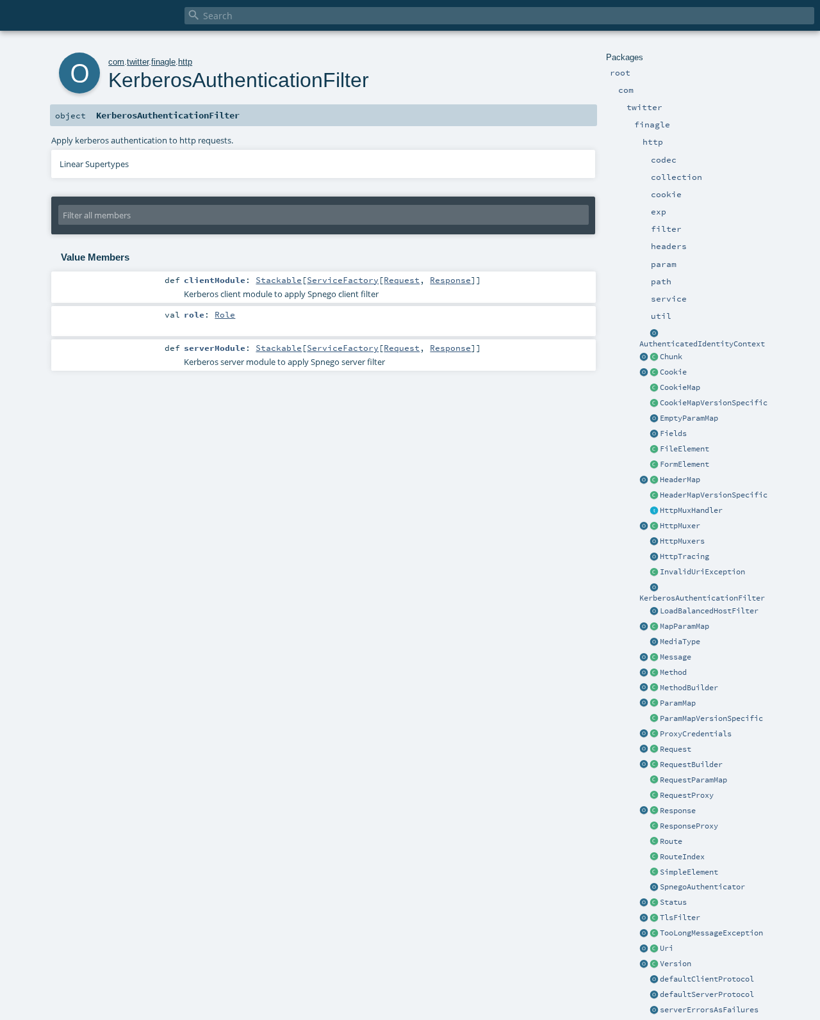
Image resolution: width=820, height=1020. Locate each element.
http (185, 62)
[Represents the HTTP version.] (654, 964)
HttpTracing (684, 556)
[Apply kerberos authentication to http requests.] (654, 588)
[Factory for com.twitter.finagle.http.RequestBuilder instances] (644, 765)
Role (225, 314)
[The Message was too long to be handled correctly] (654, 933)
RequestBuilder (691, 764)
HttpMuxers (682, 541)
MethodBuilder (689, 687)
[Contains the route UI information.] (654, 857)
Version (675, 963)
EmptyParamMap (689, 418)
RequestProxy (687, 795)
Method (673, 672)
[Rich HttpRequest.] (654, 750)
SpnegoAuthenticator (702, 886)
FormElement (684, 464)
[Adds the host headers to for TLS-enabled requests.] (654, 918)
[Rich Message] (654, 657)
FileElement (684, 448)
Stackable (279, 280)
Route (671, 841)
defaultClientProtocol (707, 979)
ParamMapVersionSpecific (711, 718)
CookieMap (680, 387)
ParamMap (678, 703)
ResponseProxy (689, 826)
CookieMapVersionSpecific (713, 402)
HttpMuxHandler (691, 510)
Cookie (673, 372)
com (116, 62)
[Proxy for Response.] (654, 827)
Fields (673, 433)
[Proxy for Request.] (654, 796)
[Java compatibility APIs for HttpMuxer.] (654, 542)
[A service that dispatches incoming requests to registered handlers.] (654, 526)
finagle (163, 62)
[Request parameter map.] (654, 704)
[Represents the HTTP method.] (654, 673)
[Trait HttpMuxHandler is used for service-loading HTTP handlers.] (654, 511)
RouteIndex (682, 856)
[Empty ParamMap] (654, 419)
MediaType (680, 641)
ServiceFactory (343, 280)
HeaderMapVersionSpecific (713, 494)
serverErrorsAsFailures (709, 1009)
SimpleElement (689, 872)
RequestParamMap (693, 779)
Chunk (671, 356)
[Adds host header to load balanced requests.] (654, 611)
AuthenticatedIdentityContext (702, 343)
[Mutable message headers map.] (654, 480)
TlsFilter (680, 917)
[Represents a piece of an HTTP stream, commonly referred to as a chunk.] (654, 357)
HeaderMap (680, 479)
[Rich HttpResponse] (654, 811)
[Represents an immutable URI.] (654, 949)
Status (673, 902)
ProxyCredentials (696, 733)
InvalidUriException (702, 571)
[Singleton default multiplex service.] (644, 526)
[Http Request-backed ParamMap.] (654, 780)
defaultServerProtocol (707, 994)
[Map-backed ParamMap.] (654, 627)
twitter (138, 62)
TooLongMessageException (711, 932)
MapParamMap (684, 626)
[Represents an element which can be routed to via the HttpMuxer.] (654, 842)
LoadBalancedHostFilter (709, 610)
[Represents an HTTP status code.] (654, 903)
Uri (666, 948)
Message (675, 656)
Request (675, 749)
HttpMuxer (680, 525)
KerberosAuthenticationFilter (702, 598)
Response (678, 810)
